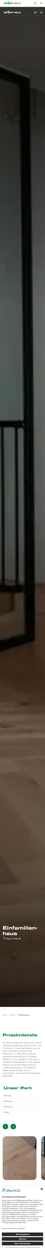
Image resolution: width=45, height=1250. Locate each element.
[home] (12, 3)
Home (5, 1015)
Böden (6, 1112)
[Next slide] (13, 1127)
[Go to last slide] (5, 1127)
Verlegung (8, 1101)
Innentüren (8, 1107)
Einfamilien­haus (24, 1015)
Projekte (12, 1015)
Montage (7, 1096)
